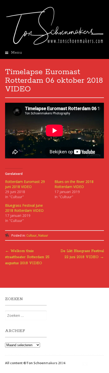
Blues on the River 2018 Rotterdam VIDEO (74, 184)
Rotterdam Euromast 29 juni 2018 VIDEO (25, 184)
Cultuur (31, 235)
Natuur (43, 235)
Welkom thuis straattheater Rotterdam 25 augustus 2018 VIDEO (27, 257)
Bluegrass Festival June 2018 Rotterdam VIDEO (24, 208)
